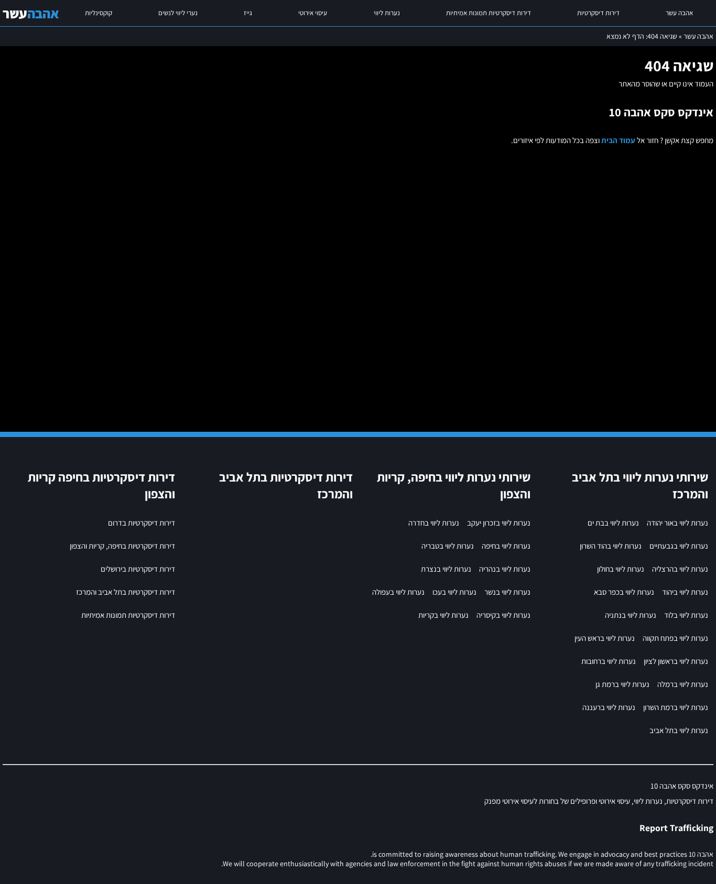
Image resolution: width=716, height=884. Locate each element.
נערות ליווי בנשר (507, 592)
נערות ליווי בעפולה (398, 592)
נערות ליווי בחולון (620, 569)
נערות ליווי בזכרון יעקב (498, 523)
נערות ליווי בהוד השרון (611, 546)
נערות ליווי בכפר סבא (624, 592)
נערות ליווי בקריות (443, 615)
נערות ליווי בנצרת (446, 569)
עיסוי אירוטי (312, 12)
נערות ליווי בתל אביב (678, 730)
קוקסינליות (98, 12)
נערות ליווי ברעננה (608, 707)
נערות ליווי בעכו (454, 592)
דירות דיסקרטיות (598, 12)
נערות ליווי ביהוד (685, 592)
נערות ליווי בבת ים (613, 523)
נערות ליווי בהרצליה (680, 569)
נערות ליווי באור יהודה (677, 523)
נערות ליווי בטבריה (447, 546)
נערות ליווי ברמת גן (622, 684)
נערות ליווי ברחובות (608, 661)
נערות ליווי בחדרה (433, 523)
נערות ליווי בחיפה (506, 546)
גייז (248, 12)
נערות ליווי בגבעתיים (678, 546)
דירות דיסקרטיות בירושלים (138, 569)
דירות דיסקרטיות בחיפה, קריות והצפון (122, 546)
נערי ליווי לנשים (178, 12)
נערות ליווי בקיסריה (503, 615)
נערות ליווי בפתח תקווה (675, 638)
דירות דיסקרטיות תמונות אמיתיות (488, 12)
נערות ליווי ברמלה (682, 684)
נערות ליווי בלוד (686, 615)
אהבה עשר (679, 12)
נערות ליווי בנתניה (630, 615)
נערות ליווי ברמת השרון (675, 707)
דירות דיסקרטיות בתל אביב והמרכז (125, 592)
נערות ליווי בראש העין (604, 638)
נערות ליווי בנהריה (504, 569)
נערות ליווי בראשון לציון (676, 661)
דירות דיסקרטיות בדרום (141, 523)
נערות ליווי (387, 12)
